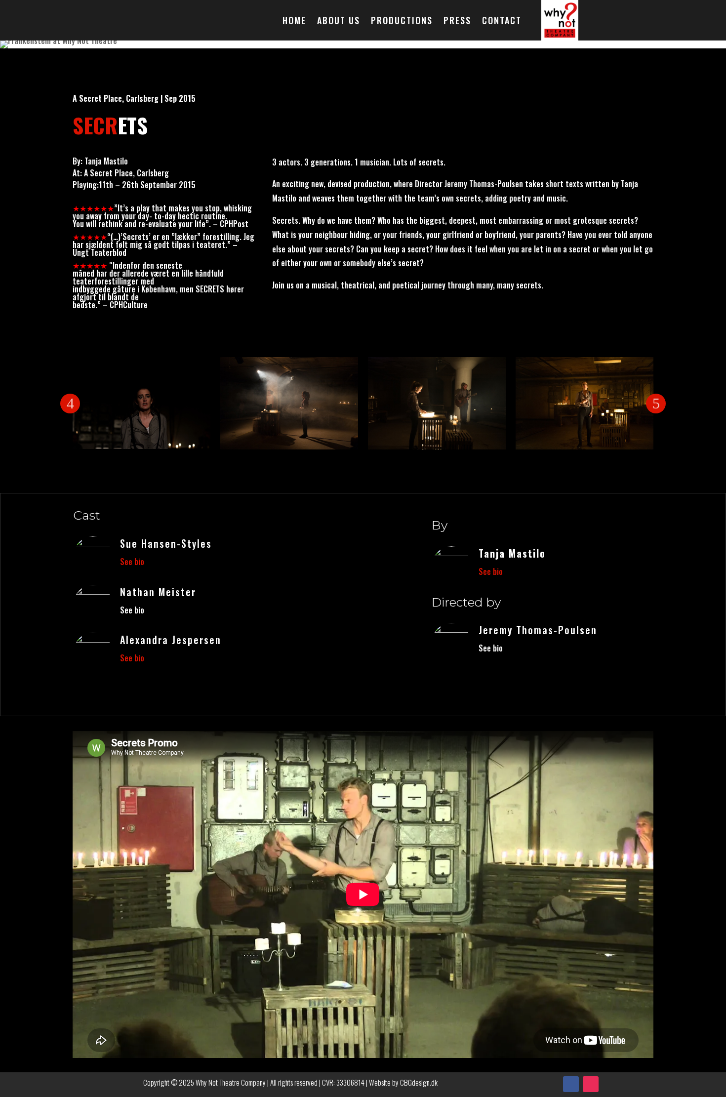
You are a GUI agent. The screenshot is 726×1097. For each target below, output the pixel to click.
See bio (132, 562)
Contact (502, 22)
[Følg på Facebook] (571, 1084)
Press (457, 22)
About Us (338, 22)
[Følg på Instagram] (591, 1084)
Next (656, 403)
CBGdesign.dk (419, 1082)
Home (294, 22)
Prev (70, 403)
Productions (402, 22)
